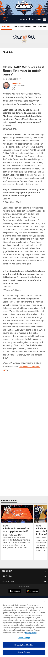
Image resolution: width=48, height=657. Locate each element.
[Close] (45, 601)
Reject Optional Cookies (24, 645)
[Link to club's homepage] (5, 18)
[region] (24, 627)
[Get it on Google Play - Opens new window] (32, 592)
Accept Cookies (24, 652)
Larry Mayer (16, 83)
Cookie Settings (24, 638)
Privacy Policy (30, 633)
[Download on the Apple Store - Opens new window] (14, 591)
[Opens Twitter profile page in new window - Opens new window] (13, 88)
